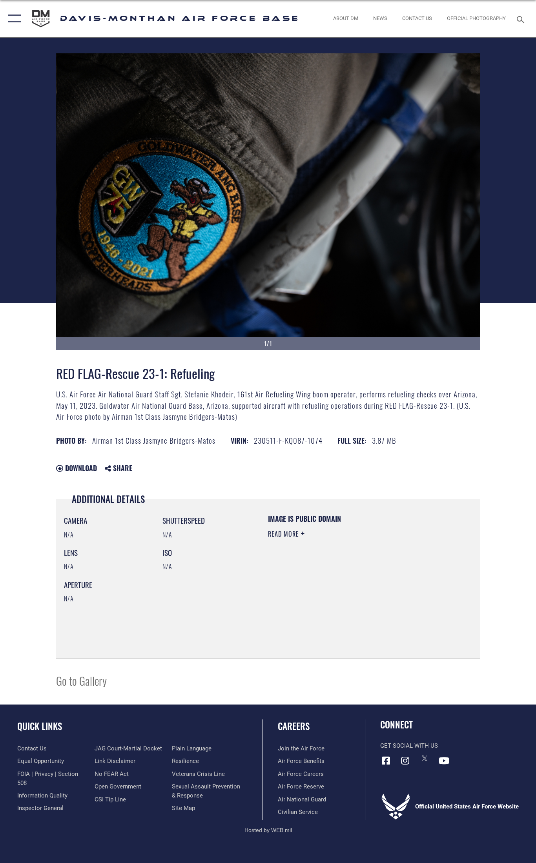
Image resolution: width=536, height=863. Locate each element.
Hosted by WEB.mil (268, 830)
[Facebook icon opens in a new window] (386, 761)
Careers (294, 726)
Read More (284, 534)
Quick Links (39, 726)
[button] (13, 18)
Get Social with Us (409, 745)
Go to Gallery (81, 680)
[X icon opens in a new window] (424, 758)
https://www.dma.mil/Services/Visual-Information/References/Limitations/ (360, 594)
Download (80, 468)
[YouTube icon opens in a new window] (444, 761)
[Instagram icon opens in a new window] (405, 761)
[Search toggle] (522, 18)
